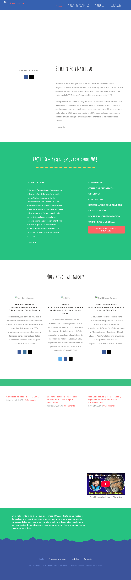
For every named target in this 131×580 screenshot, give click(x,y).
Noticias (75, 559)
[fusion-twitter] (60, 359)
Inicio (41, 559)
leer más (61, 127)
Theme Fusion (64, 565)
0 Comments (30, 400)
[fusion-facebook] (26, 77)
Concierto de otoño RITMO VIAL (22, 397)
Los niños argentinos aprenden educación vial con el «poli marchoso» (62, 400)
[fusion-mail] (31, 77)
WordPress (98, 565)
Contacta (88, 559)
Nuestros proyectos (57, 559)
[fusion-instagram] (24, 352)
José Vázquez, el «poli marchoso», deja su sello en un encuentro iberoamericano (104, 400)
